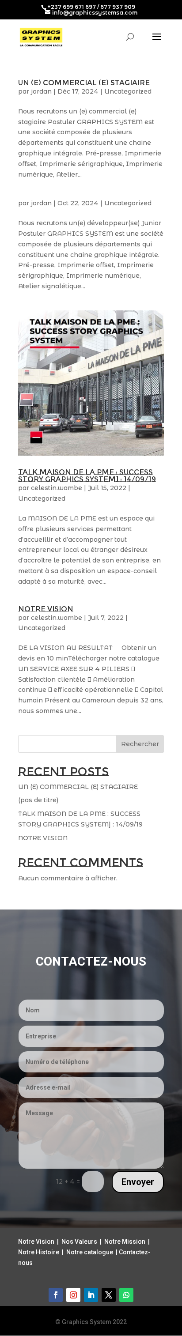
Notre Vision (36, 1241)
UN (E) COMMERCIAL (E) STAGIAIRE (84, 83)
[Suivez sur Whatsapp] (126, 1295)
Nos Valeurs (79, 1241)
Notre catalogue (89, 1252)
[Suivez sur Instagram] (73, 1295)
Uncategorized (128, 91)
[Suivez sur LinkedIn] (91, 1295)
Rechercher (140, 744)
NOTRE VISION (45, 609)
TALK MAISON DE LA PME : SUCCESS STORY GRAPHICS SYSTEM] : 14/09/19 (87, 475)
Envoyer (137, 1182)
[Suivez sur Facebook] (56, 1295)
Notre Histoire (38, 1252)
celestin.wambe (56, 488)
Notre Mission (124, 1241)
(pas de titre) (38, 800)
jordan (41, 91)
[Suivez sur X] (109, 1295)
